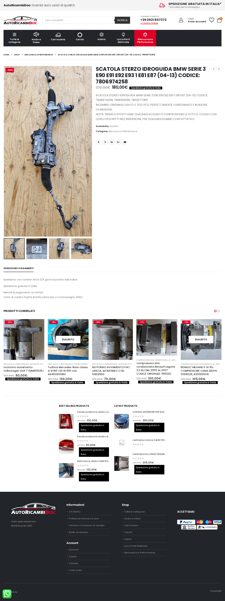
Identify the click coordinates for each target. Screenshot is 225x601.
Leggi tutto (38, 325)
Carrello (73, 563)
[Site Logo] (20, 20)
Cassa (72, 556)
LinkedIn (112, 142)
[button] (4, 151)
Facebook (98, 142)
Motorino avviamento (84, 364)
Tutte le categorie (14, 41)
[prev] (213, 69)
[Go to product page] (66, 421)
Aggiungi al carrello (83, 325)
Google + (118, 142)
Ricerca (122, 20)
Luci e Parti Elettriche (123, 41)
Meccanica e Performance (145, 41)
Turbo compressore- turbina (44, 364)
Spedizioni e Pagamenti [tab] (19, 268)
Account (74, 549)
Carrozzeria (58, 39)
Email (125, 142)
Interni (101, 39)
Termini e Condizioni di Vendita (86, 525)
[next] (219, 69)
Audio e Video (36, 41)
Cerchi (80, 39)
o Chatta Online (149, 23)
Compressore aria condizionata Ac (109, 360)
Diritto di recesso (78, 532)
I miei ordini (75, 570)
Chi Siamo (75, 511)
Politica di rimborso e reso (84, 518)
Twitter (105, 142)
